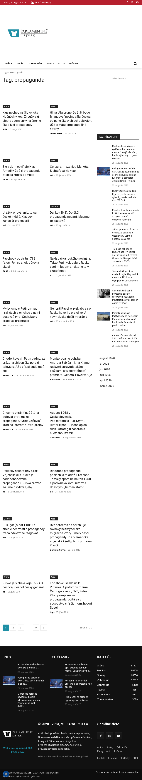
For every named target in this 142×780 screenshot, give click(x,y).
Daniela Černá (58, 549)
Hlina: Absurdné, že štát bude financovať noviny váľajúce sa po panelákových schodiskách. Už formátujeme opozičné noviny (71, 121)
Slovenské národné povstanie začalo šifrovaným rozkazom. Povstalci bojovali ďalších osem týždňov (125, 296)
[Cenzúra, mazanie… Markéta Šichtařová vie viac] (71, 151)
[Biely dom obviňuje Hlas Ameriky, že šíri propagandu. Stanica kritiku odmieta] (24, 151)
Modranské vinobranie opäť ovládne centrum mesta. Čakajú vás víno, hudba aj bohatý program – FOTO (124, 152)
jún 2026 (104, 369)
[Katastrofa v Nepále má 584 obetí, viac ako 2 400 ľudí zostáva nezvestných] (103, 338)
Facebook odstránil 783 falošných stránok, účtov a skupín (21, 262)
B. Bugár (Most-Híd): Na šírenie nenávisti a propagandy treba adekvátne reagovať (24, 529)
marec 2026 (106, 385)
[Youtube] (137, 3)
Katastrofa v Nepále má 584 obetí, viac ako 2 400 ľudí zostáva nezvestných (125, 338)
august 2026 (107, 358)
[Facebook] (127, 3)
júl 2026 (104, 363)
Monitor (55, 206)
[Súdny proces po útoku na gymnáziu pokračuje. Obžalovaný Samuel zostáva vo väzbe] (103, 232)
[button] (135, 63)
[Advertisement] (97, 33)
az (51, 275)
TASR (5, 179)
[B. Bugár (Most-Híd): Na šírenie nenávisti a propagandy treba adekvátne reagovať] (24, 509)
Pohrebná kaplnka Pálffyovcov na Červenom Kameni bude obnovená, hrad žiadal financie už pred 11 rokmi (125, 319)
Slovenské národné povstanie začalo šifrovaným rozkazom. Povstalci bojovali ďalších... (29, 700)
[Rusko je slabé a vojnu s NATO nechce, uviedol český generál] (24, 568)
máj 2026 (105, 374)
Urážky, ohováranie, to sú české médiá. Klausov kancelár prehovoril (20, 217)
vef (51, 175)
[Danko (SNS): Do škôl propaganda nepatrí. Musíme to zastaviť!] (71, 197)
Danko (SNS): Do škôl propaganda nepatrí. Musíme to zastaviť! (69, 217)
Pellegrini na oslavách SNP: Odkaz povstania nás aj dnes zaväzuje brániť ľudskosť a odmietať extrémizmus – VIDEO (125, 174)
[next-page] (43, 628)
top (51, 612)
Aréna (6, 106)
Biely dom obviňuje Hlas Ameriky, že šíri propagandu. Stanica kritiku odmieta (22, 171)
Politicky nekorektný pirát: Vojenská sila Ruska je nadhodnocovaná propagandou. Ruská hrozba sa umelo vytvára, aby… (22, 479)
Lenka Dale (56, 133)
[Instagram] (132, 3)
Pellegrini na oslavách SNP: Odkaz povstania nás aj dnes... (31, 680)
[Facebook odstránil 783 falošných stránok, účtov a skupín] (24, 243)
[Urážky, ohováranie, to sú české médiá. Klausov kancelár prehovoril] (24, 197)
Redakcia (8, 375)
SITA (5, 129)
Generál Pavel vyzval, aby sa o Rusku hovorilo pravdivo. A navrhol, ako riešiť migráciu (70, 312)
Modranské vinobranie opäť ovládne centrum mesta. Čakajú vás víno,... (78, 667)
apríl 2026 (105, 380)
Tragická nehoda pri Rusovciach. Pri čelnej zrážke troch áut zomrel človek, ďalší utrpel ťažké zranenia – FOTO (124, 255)
